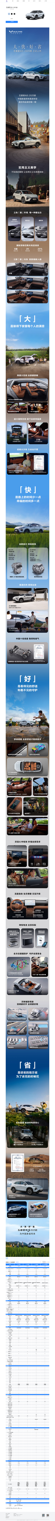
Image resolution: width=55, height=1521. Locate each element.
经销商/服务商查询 (7, 1516)
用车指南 (6, 1515)
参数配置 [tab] (7, 1257)
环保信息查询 (7, 1514)
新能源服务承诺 (7, 1517)
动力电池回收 (15, 1513)
